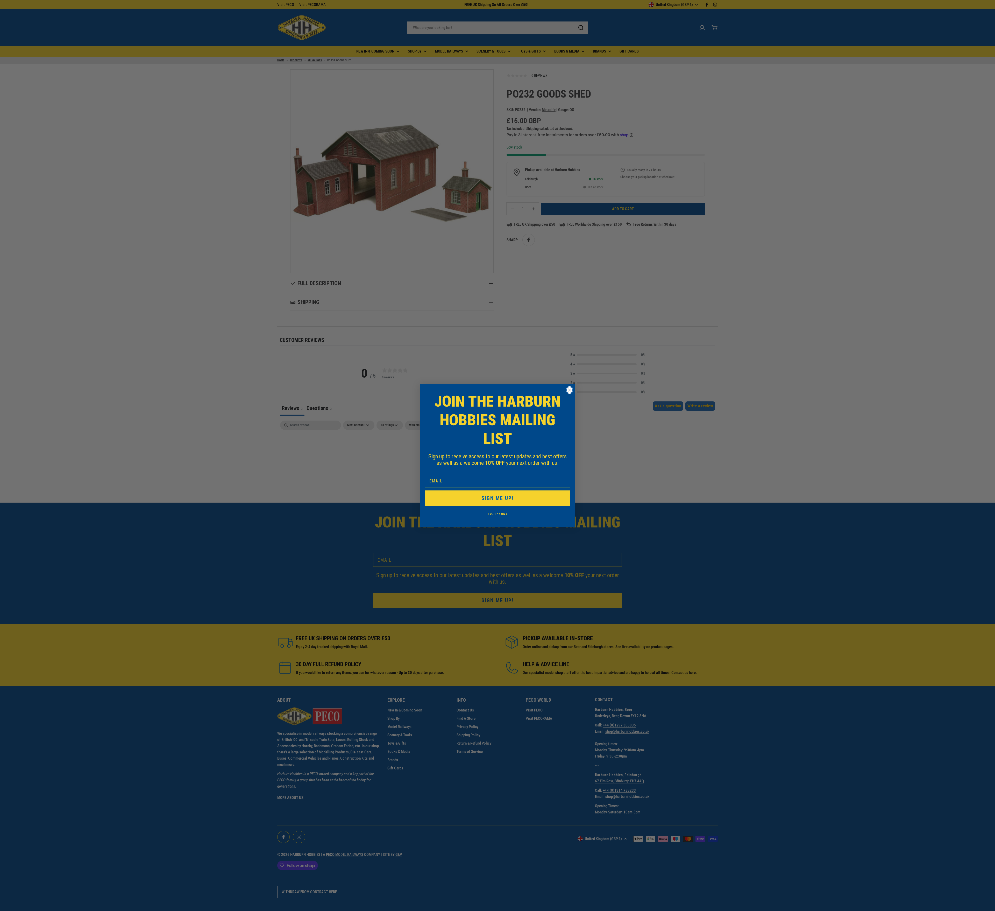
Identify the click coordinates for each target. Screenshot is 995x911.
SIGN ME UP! (497, 498)
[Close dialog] (569, 390)
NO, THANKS (497, 514)
